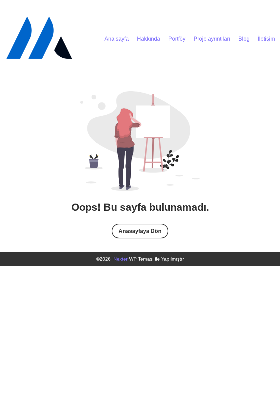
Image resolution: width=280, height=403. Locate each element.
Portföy (176, 39)
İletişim (266, 39)
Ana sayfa (116, 39)
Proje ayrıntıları (212, 39)
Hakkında (148, 39)
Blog (244, 39)
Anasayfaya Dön (140, 231)
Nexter (120, 259)
